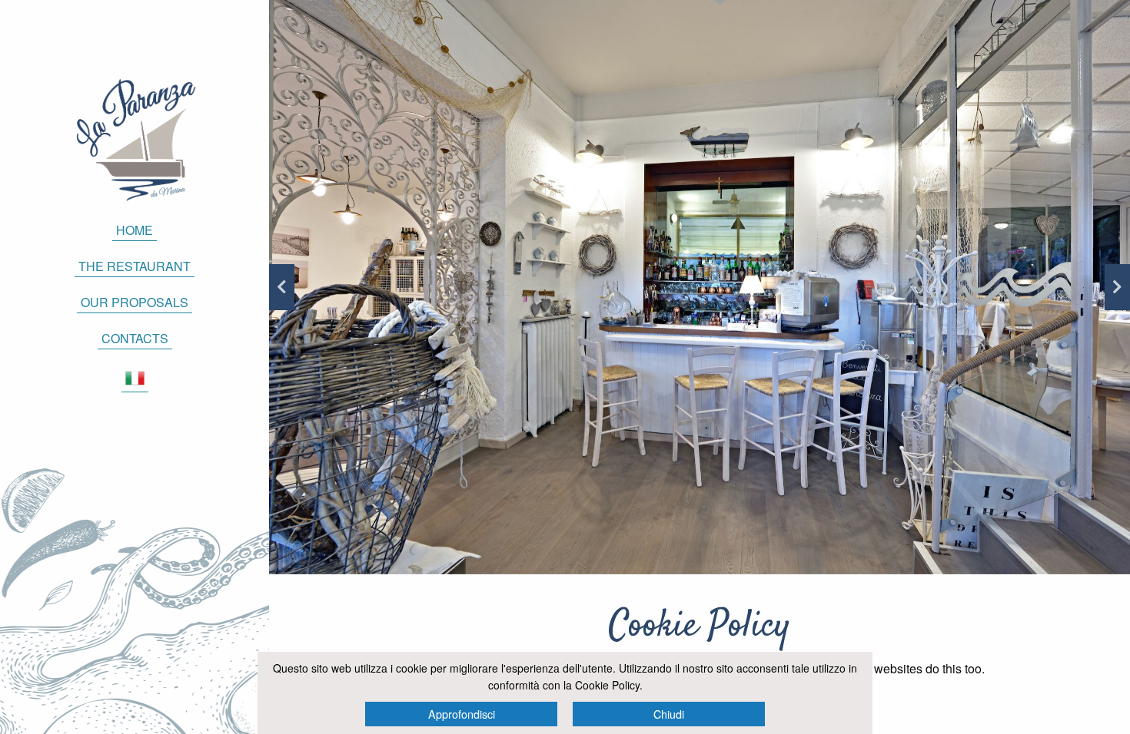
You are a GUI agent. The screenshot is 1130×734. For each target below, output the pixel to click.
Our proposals (134, 302)
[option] (699, 287)
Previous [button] (281, 287)
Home (134, 230)
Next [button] (1117, 287)
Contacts (134, 338)
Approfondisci (461, 714)
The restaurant (134, 266)
